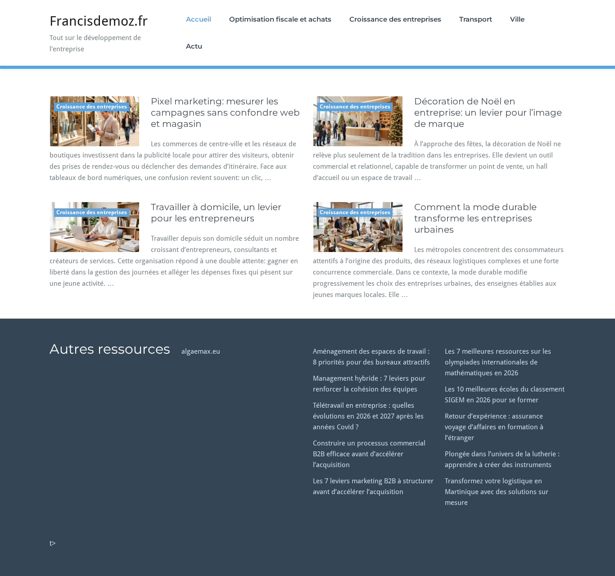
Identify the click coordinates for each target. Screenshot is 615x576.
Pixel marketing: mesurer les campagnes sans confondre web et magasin (225, 112)
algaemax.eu (200, 351)
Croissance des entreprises (395, 19)
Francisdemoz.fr (99, 21)
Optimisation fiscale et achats (280, 19)
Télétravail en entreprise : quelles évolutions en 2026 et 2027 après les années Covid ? (368, 416)
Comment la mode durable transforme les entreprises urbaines (475, 218)
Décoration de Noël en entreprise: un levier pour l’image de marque (488, 112)
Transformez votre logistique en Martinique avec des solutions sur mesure (496, 492)
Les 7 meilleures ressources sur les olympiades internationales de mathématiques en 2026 (498, 362)
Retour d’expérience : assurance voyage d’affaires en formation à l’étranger (494, 427)
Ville (517, 19)
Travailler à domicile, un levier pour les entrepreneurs (216, 213)
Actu (194, 46)
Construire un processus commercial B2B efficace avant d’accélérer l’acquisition (369, 454)
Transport (475, 19)
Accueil (198, 19)
